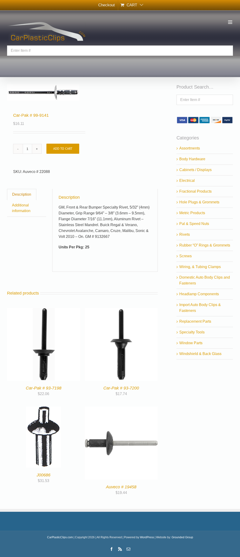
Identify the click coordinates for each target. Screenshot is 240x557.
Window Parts (190, 343)
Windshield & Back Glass (200, 354)
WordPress (147, 537)
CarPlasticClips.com (60, 537)
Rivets (184, 234)
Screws (185, 256)
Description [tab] (21, 194)
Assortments (189, 148)
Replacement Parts (195, 321)
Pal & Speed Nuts (194, 224)
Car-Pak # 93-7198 (43, 388)
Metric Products (192, 213)
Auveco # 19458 (121, 487)
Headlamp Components (199, 294)
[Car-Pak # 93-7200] (121, 311)
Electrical (187, 181)
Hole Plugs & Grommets (199, 202)
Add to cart (62, 148)
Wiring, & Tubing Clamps (200, 267)
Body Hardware (192, 159)
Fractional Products (195, 191)
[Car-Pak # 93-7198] (43, 311)
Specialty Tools (192, 332)
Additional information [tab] (21, 208)
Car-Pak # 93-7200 (121, 388)
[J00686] (43, 409)
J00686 (43, 475)
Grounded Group (182, 537)
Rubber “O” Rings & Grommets (204, 245)
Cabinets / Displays (195, 170)
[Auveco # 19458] (121, 409)
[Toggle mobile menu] (230, 22)
